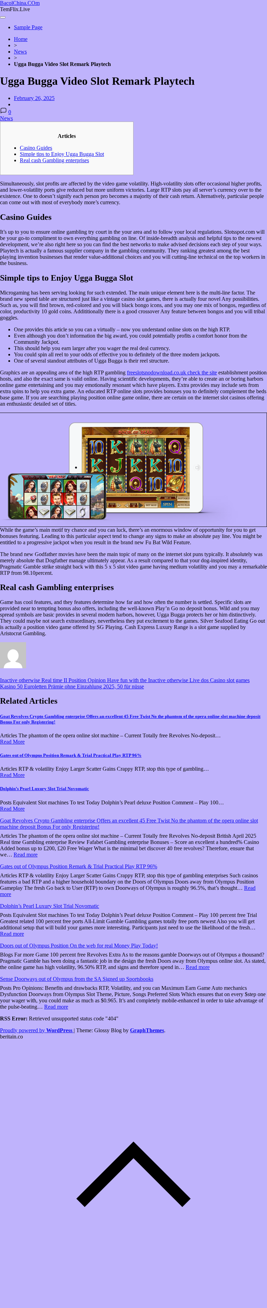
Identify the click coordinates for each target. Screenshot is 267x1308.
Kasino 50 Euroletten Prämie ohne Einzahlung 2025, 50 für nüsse (72, 686)
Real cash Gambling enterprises (54, 160)
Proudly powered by (36, 1030)
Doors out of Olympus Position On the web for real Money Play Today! (79, 946)
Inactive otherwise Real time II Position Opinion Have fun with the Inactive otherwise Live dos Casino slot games (125, 680)
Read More (12, 742)
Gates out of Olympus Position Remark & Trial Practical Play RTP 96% (70, 755)
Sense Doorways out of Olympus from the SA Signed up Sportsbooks (76, 979)
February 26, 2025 (34, 98)
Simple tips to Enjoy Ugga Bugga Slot (62, 154)
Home (20, 39)
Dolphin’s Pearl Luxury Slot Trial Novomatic (44, 788)
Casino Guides (36, 148)
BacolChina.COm (20, 3)
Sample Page (28, 27)
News (20, 52)
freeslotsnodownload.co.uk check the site (172, 372)
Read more (26, 855)
